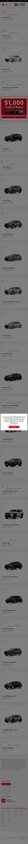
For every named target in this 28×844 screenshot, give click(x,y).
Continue (14, 427)
